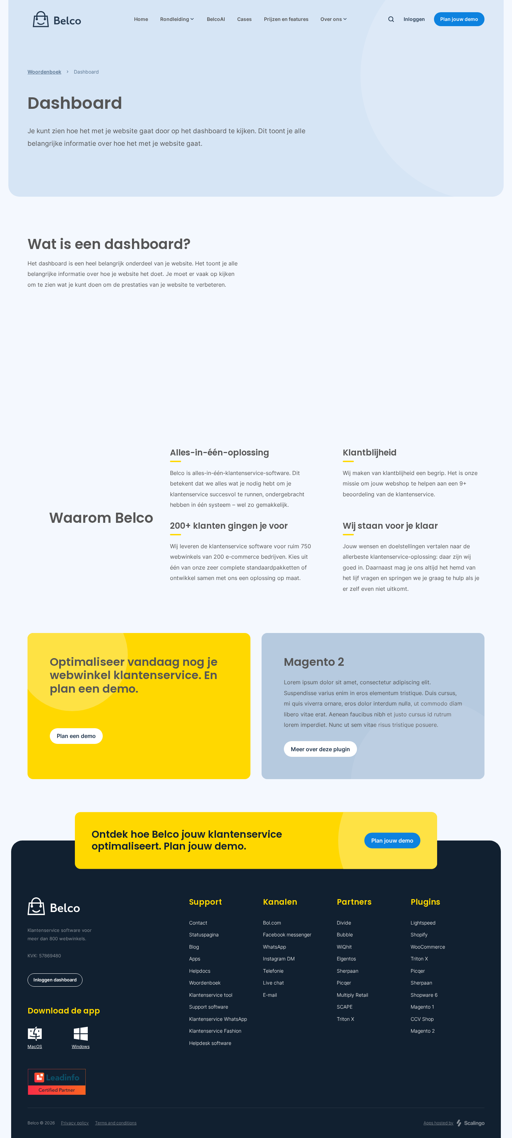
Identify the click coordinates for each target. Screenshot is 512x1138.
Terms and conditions (116, 1122)
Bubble (345, 934)
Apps (194, 959)
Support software (208, 1007)
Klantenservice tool (210, 995)
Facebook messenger (287, 934)
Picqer (344, 983)
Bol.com (272, 923)
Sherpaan (347, 971)
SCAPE (344, 1007)
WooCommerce (428, 947)
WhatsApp (274, 947)
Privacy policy (75, 1122)
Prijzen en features (286, 19)
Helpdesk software (210, 1043)
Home (141, 19)
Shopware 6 (424, 995)
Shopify (419, 934)
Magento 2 (423, 1031)
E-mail (270, 995)
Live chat (273, 983)
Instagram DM (279, 959)
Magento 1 (422, 1007)
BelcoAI (216, 19)
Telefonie (273, 971)
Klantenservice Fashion (215, 1031)
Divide (344, 923)
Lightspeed (423, 923)
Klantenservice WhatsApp (218, 1019)
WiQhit (344, 947)
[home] (57, 19)
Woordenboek (204, 983)
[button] (177, 19)
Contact (198, 923)
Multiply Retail (352, 995)
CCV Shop (422, 1019)
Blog (194, 947)
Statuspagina (204, 934)
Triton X (345, 1019)
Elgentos (346, 959)
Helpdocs (199, 971)
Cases (244, 19)
